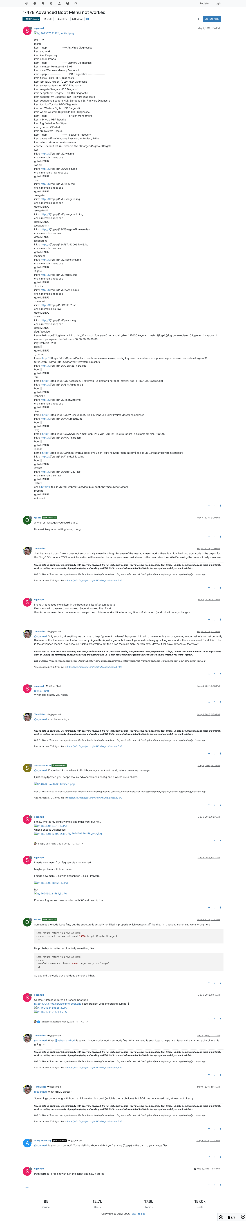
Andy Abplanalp (43, 1140)
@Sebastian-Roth (65, 1040)
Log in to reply (212, 18)
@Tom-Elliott (41, 690)
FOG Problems (32, 19)
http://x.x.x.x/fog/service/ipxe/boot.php (57, 1003)
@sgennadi (55, 631)
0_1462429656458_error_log (85, 833)
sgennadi (39, 28)
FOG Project (138, 1213)
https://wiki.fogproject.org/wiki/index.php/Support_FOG (94, 580)
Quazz (37, 517)
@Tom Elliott (54, 686)
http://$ (45, 153)
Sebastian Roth (42, 765)
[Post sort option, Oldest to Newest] (199, 18)
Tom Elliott (40, 548)
